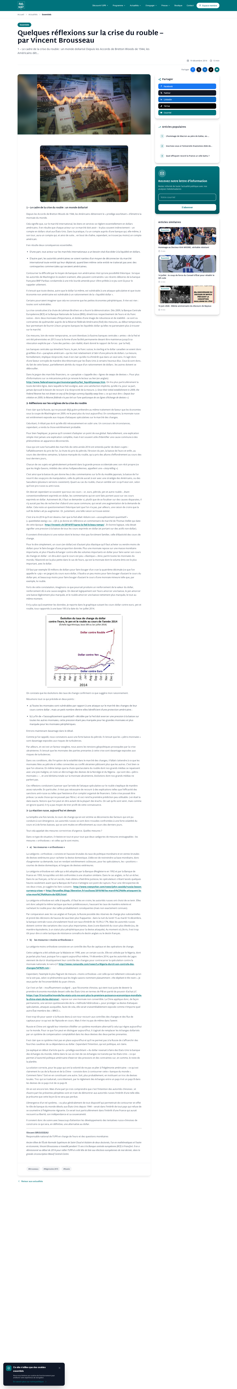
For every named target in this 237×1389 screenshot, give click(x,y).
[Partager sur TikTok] (210, 69)
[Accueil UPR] (21, 5)
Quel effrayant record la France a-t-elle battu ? (187, 156)
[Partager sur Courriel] (217, 69)
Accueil (21, 14)
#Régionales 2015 (51, 1169)
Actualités (33, 14)
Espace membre (209, 5)
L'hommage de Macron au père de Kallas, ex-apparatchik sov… (187, 136)
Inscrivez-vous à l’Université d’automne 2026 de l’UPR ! (188, 146)
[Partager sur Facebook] (192, 69)
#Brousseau (33, 1169)
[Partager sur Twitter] (198, 69)
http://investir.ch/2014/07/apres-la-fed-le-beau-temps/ (74, 524)
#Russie (66, 1169)
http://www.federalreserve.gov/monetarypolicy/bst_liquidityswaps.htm (65, 382)
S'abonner (187, 207)
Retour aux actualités (32, 1181)
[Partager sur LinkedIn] (204, 69)
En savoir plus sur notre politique (28, 1381)
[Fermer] (59, 1367)
